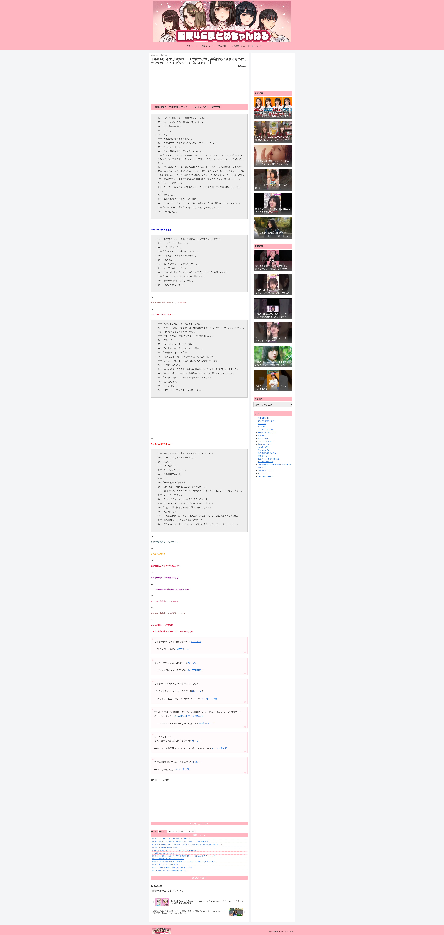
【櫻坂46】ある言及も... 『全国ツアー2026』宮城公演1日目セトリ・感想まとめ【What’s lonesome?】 (184, 856)
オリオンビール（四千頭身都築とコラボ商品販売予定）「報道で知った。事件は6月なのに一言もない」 (184, 862)
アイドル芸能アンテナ (266, 421)
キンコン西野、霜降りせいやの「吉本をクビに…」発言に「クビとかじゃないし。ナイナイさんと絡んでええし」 (187, 844)
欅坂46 (183, 831)
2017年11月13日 (183, 649)
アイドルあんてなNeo (266, 441)
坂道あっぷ (262, 435)
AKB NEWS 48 (263, 418)
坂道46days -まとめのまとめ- (269, 459)
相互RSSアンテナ (264, 444)
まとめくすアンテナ (265, 430)
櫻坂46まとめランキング (267, 432)
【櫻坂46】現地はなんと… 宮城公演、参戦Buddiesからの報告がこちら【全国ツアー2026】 (180, 841)
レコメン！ (173, 831)
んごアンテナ (263, 473)
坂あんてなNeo (263, 438)
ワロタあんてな (263, 450)
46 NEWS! (262, 427)
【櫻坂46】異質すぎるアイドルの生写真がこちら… (168, 859)
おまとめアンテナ (264, 456)
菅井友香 (164, 831)
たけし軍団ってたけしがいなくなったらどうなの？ (167, 853)
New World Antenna (265, 476)
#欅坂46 (199, 716)
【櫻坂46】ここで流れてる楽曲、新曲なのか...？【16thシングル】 (172, 838)
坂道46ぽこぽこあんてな (267, 453)
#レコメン (196, 642)
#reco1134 (179, 716)
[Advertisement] (199, 84)
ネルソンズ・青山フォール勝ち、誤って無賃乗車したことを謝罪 (172, 867)
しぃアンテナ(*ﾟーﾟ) (265, 462)
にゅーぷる (262, 424)
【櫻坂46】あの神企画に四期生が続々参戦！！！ (167, 847)
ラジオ (155, 831)
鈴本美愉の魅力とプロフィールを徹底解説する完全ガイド (170, 870)
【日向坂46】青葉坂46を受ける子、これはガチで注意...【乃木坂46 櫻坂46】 (176, 850)
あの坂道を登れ (263, 447)
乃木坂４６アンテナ (265, 470)
